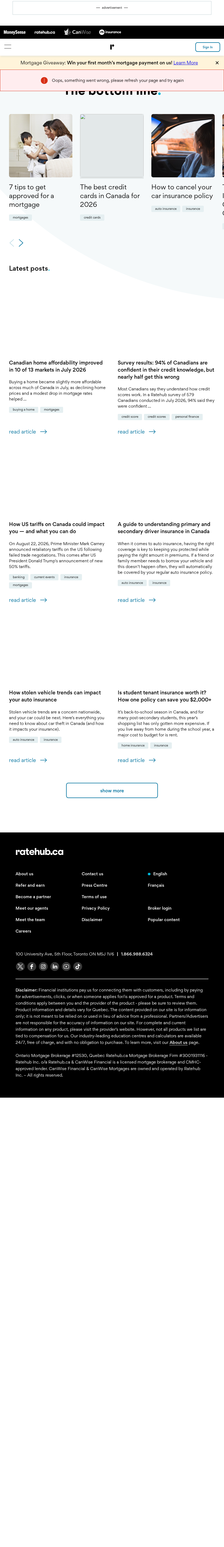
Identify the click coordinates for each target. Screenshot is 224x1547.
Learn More (185, 62)
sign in (208, 47)
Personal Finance (124, 560)
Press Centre (94, 1334)
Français (156, 1334)
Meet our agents (32, 1357)
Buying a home (70, 404)
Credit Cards (92, 217)
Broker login (160, 1357)
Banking (65, 714)
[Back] (11, 243)
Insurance (193, 209)
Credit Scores (94, 560)
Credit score (67, 560)
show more (112, 1240)
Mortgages (20, 217)
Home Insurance (24, 1195)
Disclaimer (92, 1369)
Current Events (90, 714)
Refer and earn (30, 1334)
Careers (23, 1380)
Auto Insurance (165, 209)
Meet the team (30, 1369)
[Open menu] (7, 46)
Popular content (164, 1369)
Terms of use (94, 1346)
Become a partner (33, 1346)
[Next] (21, 243)
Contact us (92, 1323)
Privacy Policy (96, 1357)
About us (24, 1323)
